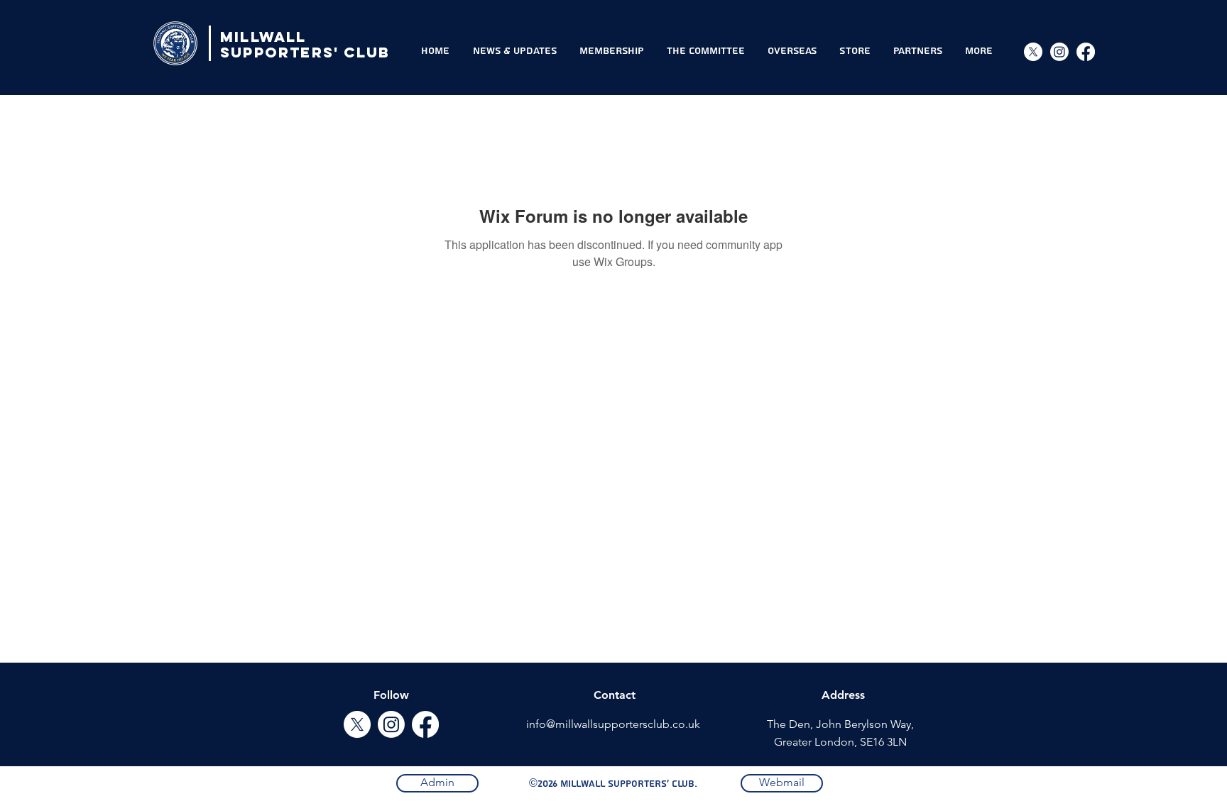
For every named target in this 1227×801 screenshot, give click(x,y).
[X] (1033, 52)
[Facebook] (1085, 52)
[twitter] (357, 724)
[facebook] (425, 724)
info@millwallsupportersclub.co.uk (613, 724)
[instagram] (1059, 52)
